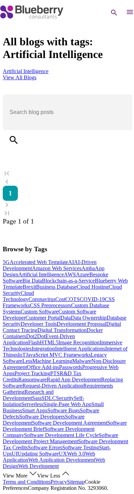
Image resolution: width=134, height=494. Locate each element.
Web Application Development (61, 460)
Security (65, 398)
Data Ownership (89, 318)
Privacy (59, 482)
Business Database (56, 287)
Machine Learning (52, 361)
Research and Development (28, 395)
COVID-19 (92, 299)
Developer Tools (39, 324)
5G (6, 262)
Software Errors (45, 447)
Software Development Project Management (60, 438)
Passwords (70, 367)
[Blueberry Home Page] (31, 17)
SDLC (49, 398)
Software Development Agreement (69, 423)
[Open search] (114, 13)
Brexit (29, 287)
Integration (43, 349)
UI (15, 454)
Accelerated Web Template (39, 262)
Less (27, 361)
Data (65, 318)
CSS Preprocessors (50, 305)
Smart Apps (34, 410)
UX (63, 454)
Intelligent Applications (80, 349)
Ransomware (32, 379)
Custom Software (39, 311)
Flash (34, 342)
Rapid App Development (74, 379)
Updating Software (38, 454)
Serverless (32, 404)
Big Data (32, 281)
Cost (60, 299)
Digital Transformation (62, 330)
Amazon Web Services (56, 268)
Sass (37, 398)
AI (71, 262)
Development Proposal (81, 324)
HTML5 (49, 342)
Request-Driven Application (52, 386)
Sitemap (76, 482)
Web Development (38, 466)
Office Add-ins (43, 367)
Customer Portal (42, 318)
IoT (22, 355)
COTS (72, 299)
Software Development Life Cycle (61, 435)
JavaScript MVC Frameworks (58, 355)
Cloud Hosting (93, 287)
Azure (82, 274)
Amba (88, 268)
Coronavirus (42, 299)
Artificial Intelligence (41, 274)
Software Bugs (63, 410)
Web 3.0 (76, 454)
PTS (55, 373)
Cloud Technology (18, 296)
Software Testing (80, 447)
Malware (81, 361)
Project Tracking (32, 373)
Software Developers (42, 417)
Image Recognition (79, 342)
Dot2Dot (35, 336)
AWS (70, 274)
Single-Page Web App (67, 404)
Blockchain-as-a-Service (68, 281)
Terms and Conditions (27, 482)
